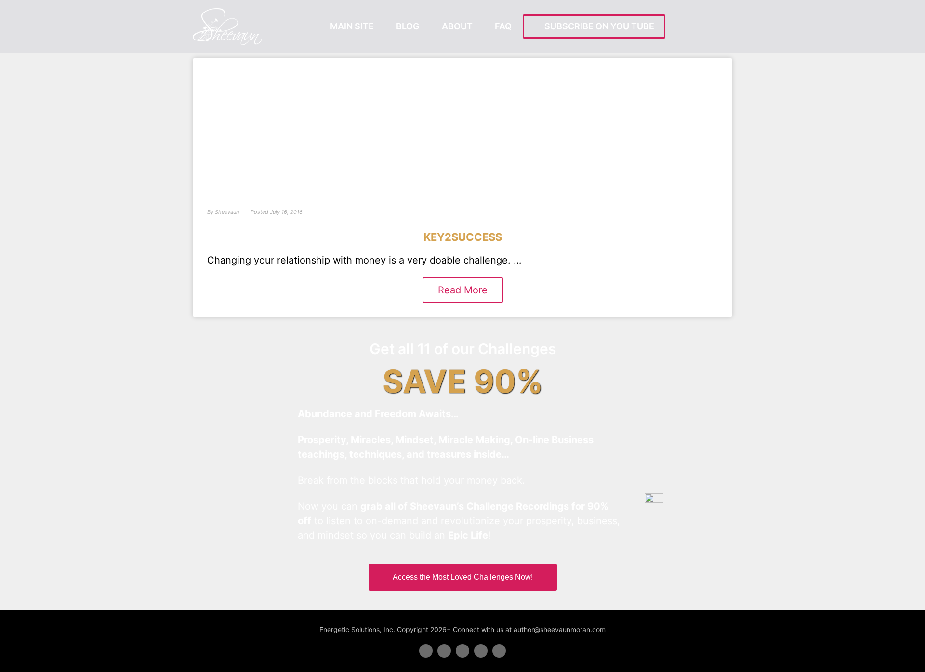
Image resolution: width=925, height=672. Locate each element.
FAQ (503, 26)
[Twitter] (444, 651)
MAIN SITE (352, 26)
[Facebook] (426, 651)
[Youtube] (481, 651)
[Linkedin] (462, 651)
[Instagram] (499, 651)
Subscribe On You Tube (597, 26)
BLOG (408, 26)
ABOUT (457, 26)
